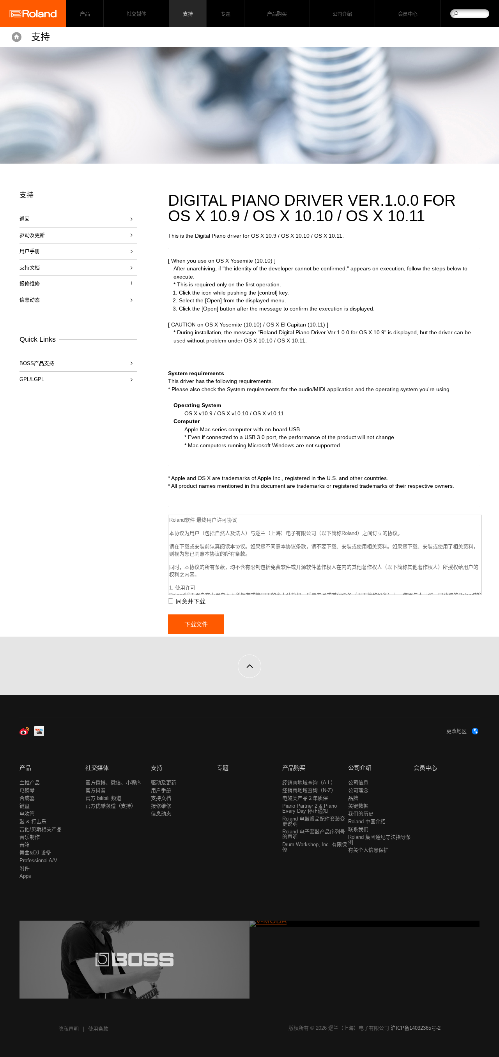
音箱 (24, 845)
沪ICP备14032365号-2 (416, 1028)
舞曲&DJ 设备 (35, 853)
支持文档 (29, 267)
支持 (188, 14)
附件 (24, 868)
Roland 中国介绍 (367, 821)
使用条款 (98, 1029)
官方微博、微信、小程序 (113, 782)
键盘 (24, 806)
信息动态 (29, 300)
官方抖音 (95, 790)
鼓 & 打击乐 (32, 821)
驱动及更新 (32, 235)
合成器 (27, 798)
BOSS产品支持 (36, 363)
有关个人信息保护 (368, 850)
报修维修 (161, 806)
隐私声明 (68, 1029)
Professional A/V (38, 860)
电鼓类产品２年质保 (305, 798)
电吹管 (27, 814)
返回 (24, 219)
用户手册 (29, 251)
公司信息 (358, 782)
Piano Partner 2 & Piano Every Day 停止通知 (309, 808)
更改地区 (456, 731)
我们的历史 (360, 814)
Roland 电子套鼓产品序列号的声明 (313, 834)
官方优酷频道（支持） (110, 806)
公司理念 (358, 790)
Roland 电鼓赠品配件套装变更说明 (313, 821)
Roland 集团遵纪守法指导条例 (379, 839)
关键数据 (358, 806)
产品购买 (277, 14)
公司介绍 (342, 14)
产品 (25, 767)
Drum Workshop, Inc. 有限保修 (314, 847)
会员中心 (408, 14)
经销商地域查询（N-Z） (309, 790)
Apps (25, 876)
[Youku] (39, 734)
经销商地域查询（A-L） (309, 782)
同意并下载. (191, 601)
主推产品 (29, 782)
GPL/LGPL (31, 379)
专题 (225, 14)
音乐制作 (29, 837)
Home (16, 37)
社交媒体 (136, 14)
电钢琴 (27, 790)
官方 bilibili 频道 (103, 798)
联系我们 (358, 829)
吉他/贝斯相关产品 (40, 829)
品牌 (353, 798)
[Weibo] (24, 734)
